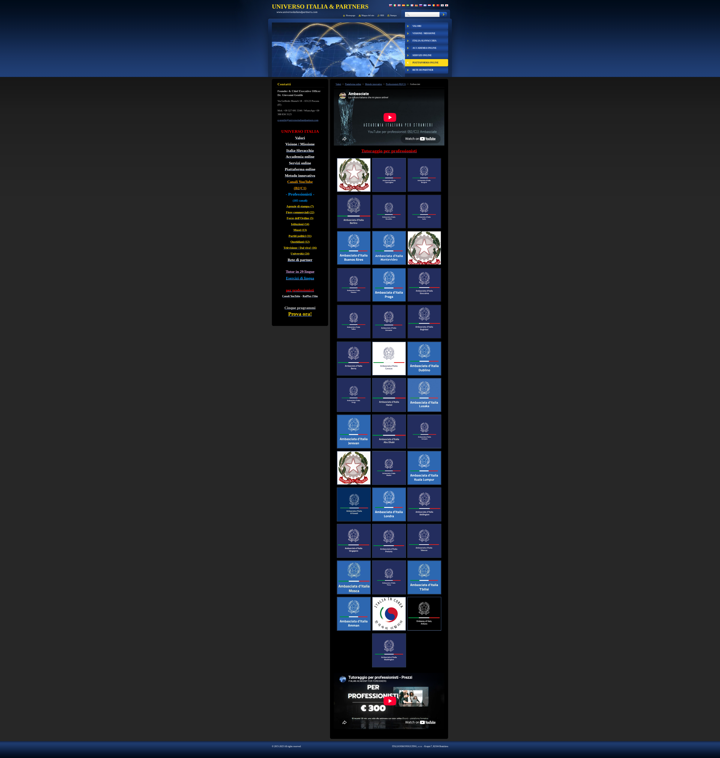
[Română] (433, 5)
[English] (399, 5)
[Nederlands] (429, 5)
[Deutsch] (416, 5)
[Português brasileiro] (407, 5)
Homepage (350, 15)
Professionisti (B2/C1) (396, 84)
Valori (338, 84)
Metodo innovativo (373, 84)
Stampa (393, 15)
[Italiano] (394, 5)
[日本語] (446, 5)
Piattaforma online (353, 84)
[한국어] (442, 5)
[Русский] (420, 5)
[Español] (403, 5)
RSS (382, 15)
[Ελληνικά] (425, 5)
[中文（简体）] (438, 5)
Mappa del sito (368, 15)
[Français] (412, 5)
